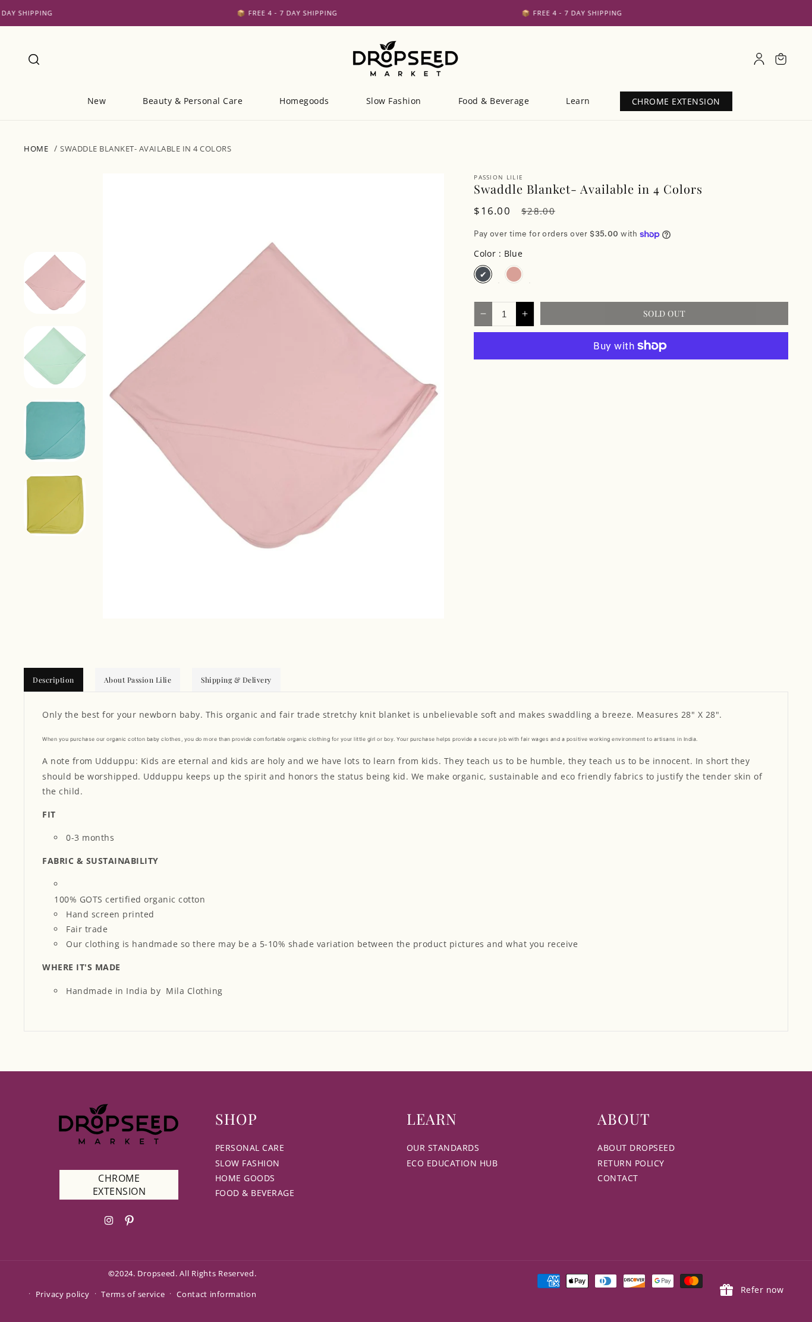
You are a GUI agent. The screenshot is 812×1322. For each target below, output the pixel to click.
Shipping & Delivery (236, 679)
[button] (33, 58)
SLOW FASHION (247, 1163)
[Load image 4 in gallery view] (55, 505)
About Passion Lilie (138, 679)
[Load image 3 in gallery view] (55, 431)
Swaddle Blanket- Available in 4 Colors (145, 148)
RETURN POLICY (631, 1163)
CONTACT (617, 1178)
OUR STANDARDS (443, 1147)
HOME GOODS (245, 1178)
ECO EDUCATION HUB (452, 1163)
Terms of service (133, 1294)
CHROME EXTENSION (119, 1185)
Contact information (216, 1294)
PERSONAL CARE (250, 1147)
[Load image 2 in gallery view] (55, 357)
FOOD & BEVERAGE (255, 1192)
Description (53, 679)
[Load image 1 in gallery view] (55, 283)
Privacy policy (63, 1294)
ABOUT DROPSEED (636, 1147)
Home (36, 148)
